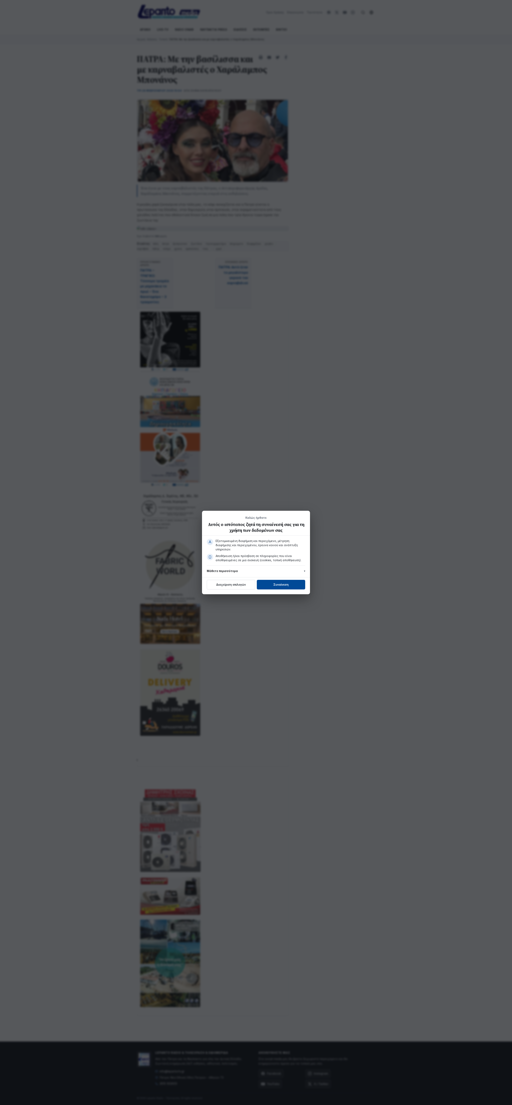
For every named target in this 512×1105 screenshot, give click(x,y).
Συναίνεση (281, 584)
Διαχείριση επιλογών (231, 584)
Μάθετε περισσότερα (222, 571)
